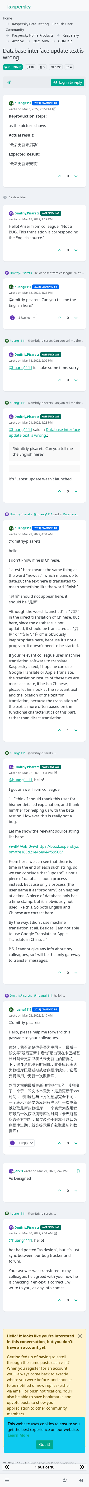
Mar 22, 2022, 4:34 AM (37, 534)
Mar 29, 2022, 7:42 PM (52, 1171)
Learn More (18, 1435)
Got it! (44, 1444)
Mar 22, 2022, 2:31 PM (37, 773)
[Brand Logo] (19, 6)
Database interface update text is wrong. (55, 516)
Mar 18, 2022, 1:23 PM (37, 292)
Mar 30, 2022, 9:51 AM (37, 1233)
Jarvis (18, 1171)
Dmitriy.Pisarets (26, 213)
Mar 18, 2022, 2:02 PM (37, 360)
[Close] (80, 1336)
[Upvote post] (59, 176)
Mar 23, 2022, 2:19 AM (37, 1015)
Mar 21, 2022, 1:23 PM (37, 422)
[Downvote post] (76, 176)
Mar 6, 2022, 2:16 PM (36, 109)
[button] (7, 1480)
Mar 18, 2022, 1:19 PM (37, 219)
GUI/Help (15, 67)
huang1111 (22, 103)
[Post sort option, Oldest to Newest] (9, 82)
